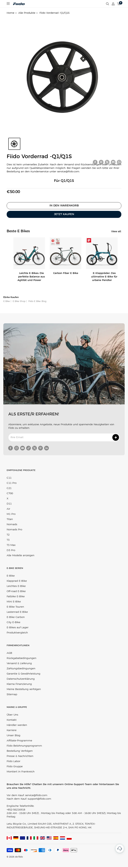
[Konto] (113, 3)
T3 (8, 540)
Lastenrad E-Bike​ (17, 612)
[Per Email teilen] (113, 162)
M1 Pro (11, 514)
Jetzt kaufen (64, 214)
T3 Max (11, 545)
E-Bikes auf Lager (17, 627)
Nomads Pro (14, 530)
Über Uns (12, 715)
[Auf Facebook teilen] (95, 162)
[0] (118, 3)
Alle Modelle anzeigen (20, 555)
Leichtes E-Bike (16, 586)
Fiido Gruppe (15, 766)
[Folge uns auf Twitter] (34, 448)
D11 (9, 504)
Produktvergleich (17, 633)
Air (8, 509)
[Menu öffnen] (8, 3)
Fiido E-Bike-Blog (37, 301)
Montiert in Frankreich (20, 772)
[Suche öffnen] (107, 3)
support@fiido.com (39, 799)
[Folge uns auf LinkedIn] (46, 448)
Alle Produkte (26, 13)
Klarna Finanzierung (19, 684)
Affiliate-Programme (19, 741)
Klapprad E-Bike (17, 581)
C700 (10, 493)
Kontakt (11, 720)
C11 (9, 478)
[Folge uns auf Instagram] (16, 448)
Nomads (12, 524)
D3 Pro (11, 550)
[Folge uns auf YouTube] (22, 448)
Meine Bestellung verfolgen (24, 689)
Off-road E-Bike (16, 591)
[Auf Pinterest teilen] (101, 162)
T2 (8, 535)
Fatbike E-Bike (16, 596)
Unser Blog (13, 735)
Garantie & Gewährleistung (23, 674)
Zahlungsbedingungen (21, 668)
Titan (10, 519)
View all (116, 231)
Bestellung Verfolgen (20, 751)
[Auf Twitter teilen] (107, 162)
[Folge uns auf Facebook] (10, 448)
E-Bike (11, 576)
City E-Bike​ (13, 622)
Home (10, 13)
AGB (9, 653)
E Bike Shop (19, 301)
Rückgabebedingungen (21, 658)
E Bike (6, 301)
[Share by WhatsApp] (119, 162)
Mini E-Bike (14, 602)
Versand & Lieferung (19, 663)
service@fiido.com (36, 795)
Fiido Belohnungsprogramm (24, 746)
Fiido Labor (13, 761)
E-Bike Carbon (16, 617)
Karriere (11, 730)
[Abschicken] (115, 437)
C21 (9, 488)
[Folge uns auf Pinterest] (40, 448)
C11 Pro (11, 483)
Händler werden (17, 725)
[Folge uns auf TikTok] (28, 448)
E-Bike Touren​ (15, 607)
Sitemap (12, 694)
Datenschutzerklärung (21, 679)
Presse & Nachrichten (20, 756)
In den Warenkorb (64, 205)
